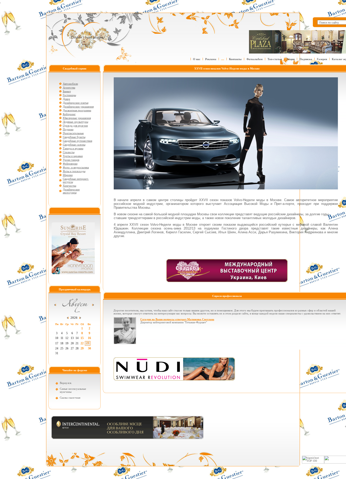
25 (61, 348)
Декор (66, 98)
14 (77, 338)
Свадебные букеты (74, 136)
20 (72, 343)
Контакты (235, 59)
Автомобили (70, 83)
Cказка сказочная (70, 397)
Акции (290, 59)
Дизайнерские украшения (78, 106)
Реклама (210, 59)
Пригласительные (73, 133)
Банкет (67, 91)
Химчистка (69, 185)
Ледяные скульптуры (75, 121)
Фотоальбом (254, 59)
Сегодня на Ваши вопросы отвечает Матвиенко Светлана (177, 319)
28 (77, 348)
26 (66, 348)
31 (56, 353)
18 (61, 343)
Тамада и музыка (73, 148)
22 (82, 343)
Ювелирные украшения (77, 117)
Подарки (68, 129)
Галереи (322, 59)
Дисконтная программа (77, 110)
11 (62, 338)
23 (87, 343)
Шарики (68, 174)
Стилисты (68, 152)
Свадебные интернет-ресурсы (76, 180)
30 (89, 348)
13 (72, 338)
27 (72, 348)
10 (56, 338)
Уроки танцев (71, 159)
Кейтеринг (69, 114)
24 (56, 348)
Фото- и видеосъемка (76, 167)
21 (77, 343)
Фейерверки (70, 163)
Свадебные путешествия (77, 140)
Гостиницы (69, 95)
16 (89, 338)
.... (222, 59)
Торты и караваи (73, 155)
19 (66, 343)
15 (82, 338)
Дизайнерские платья (75, 102)
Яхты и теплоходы (74, 171)
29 (82, 348)
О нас (196, 59)
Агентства (69, 87)
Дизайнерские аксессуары (71, 191)
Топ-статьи (274, 59)
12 (66, 338)
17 (56, 343)
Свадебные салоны (74, 144)
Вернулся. (66, 382)
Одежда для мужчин (75, 125)
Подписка (305, 59)
